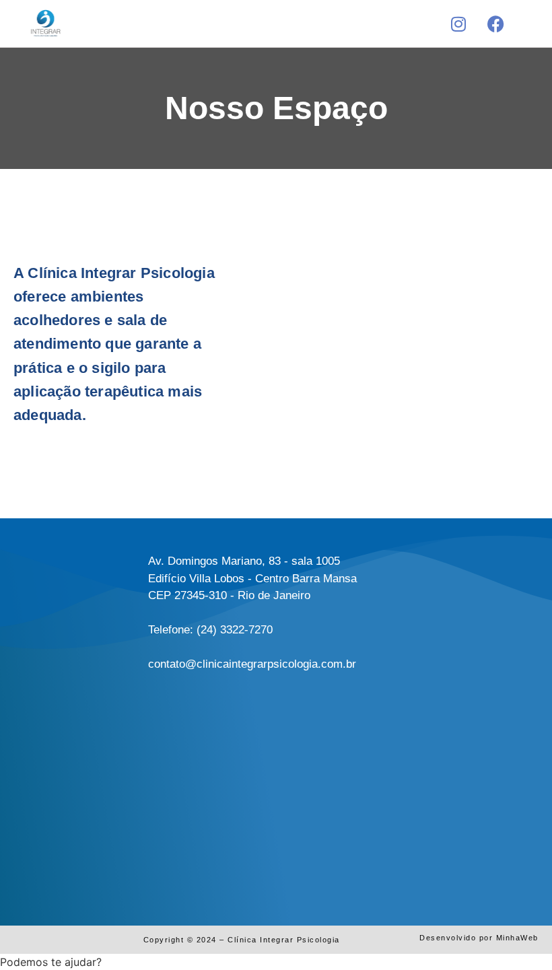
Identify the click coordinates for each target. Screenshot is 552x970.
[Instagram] (458, 23)
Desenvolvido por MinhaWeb (479, 938)
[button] (274, 20)
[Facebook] (495, 23)
